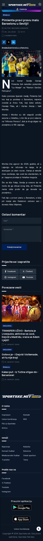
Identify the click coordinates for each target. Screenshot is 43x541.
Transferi (6, 460)
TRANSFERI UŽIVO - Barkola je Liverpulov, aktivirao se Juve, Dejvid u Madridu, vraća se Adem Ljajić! (21, 335)
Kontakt (26, 415)
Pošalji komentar (14, 247)
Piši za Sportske (8, 423)
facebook (11, 271)
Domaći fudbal (8, 451)
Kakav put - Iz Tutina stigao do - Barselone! (20, 373)
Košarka (26, 447)
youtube (29, 277)
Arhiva (4, 428)
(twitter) (29, 271)
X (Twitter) (6, 483)
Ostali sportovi (29, 455)
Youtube (5, 487)
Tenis (25, 460)
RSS (25, 419)
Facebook (6, 478)
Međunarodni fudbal (10, 455)
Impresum (6, 415)
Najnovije (6, 447)
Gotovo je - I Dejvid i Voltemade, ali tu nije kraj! (20, 356)
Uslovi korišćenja (9, 419)
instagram (12, 277)
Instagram (6, 491)
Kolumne (27, 451)
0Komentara (10, 36)
